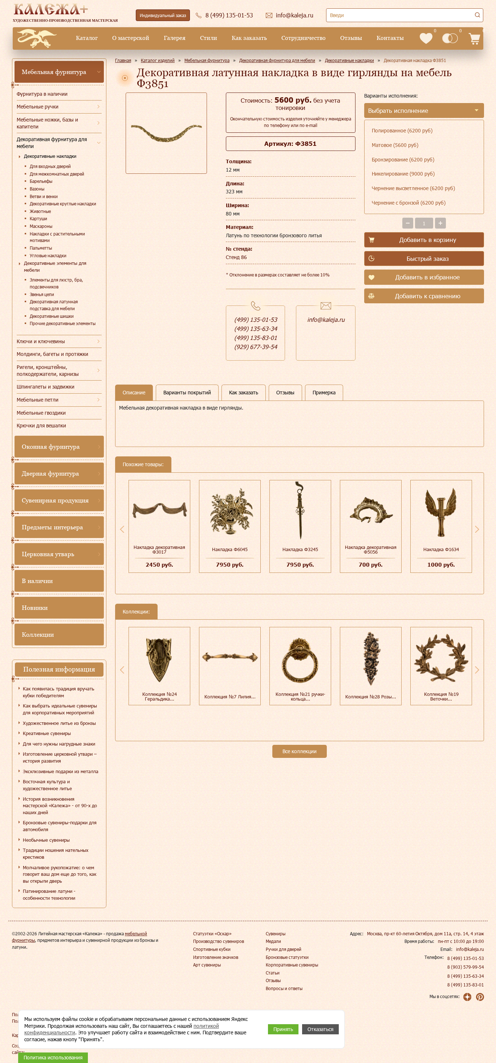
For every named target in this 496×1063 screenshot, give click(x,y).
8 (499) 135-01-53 (465, 958)
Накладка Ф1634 (441, 549)
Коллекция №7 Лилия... (230, 696)
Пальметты (41, 247)
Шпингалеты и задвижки (45, 386)
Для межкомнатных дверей (57, 173)
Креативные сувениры (47, 733)
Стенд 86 (236, 257)
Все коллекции (299, 751)
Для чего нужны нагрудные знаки (59, 744)
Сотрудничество (303, 37)
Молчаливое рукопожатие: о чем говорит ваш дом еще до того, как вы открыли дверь (59, 874)
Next (477, 529)
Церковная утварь (48, 554)
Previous (122, 529)
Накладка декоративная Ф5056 (371, 549)
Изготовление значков (215, 957)
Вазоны (37, 188)
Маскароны (41, 226)
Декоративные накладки (50, 156)
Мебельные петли (37, 400)
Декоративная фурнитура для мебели (52, 142)
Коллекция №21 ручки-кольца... (300, 696)
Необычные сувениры (46, 840)
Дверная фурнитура (50, 473)
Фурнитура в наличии (42, 94)
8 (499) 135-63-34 (465, 975)
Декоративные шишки (52, 316)
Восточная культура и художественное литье (47, 785)
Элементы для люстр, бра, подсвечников (56, 283)
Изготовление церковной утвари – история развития (60, 757)
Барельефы (41, 181)
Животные (40, 211)
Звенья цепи (42, 294)
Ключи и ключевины (41, 341)
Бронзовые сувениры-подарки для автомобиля (60, 826)
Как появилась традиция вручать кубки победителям (58, 692)
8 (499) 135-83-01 (465, 984)
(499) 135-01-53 (255, 319)
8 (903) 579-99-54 (465, 966)
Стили (208, 37)
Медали (273, 941)
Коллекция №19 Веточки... (441, 696)
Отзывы (351, 37)
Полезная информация (59, 669)
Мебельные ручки (37, 106)
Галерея (175, 37)
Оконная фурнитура (51, 446)
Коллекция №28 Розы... (370, 696)
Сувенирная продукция (55, 500)
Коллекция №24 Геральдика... (159, 696)
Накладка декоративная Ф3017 (159, 549)
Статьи (273, 972)
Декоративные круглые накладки (63, 203)
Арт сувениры (207, 964)
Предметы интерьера (52, 527)
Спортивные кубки (212, 949)
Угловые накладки (48, 255)
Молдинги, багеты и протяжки (52, 354)
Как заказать (249, 37)
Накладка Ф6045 (230, 549)
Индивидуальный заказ (163, 15)
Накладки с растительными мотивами (57, 237)
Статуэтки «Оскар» (212, 933)
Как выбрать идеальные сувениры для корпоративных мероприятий (60, 709)
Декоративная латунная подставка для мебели (54, 305)
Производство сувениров (218, 941)
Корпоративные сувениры (292, 964)
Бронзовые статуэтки (287, 957)
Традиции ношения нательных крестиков (55, 853)
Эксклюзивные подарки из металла (60, 771)
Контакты (390, 37)
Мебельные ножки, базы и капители (47, 123)
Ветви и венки (44, 196)
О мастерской (130, 37)
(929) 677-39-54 (255, 346)
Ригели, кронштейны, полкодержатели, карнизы (48, 370)
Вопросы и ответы (284, 988)
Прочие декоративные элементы (62, 323)
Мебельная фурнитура (54, 71)
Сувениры (275, 933)
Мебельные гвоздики (41, 413)
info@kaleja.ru (326, 319)
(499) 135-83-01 (255, 337)
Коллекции (38, 634)
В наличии (37, 580)
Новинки (35, 607)
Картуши (38, 218)
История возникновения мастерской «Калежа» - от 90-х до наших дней (60, 805)
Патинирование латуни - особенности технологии (49, 894)
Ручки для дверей (283, 949)
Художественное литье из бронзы (59, 723)
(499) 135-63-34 (255, 328)
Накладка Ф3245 (300, 549)
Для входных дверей (50, 166)
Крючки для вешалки (41, 425)
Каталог (87, 37)
